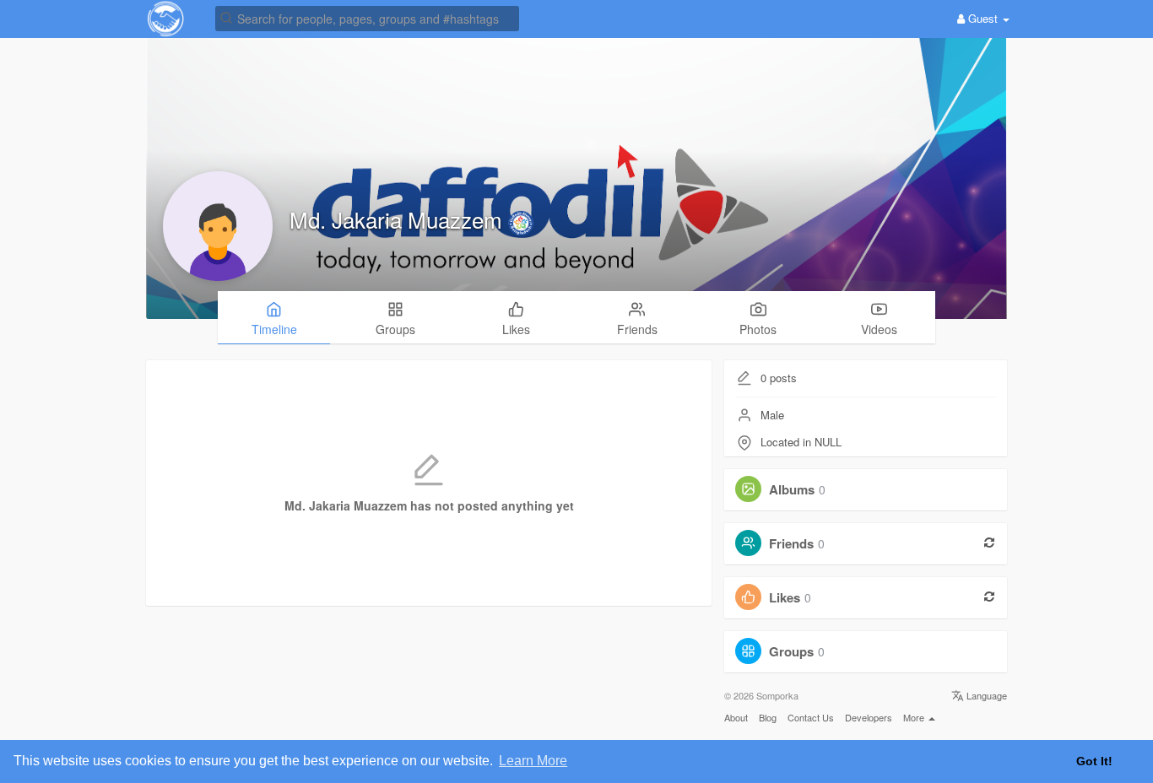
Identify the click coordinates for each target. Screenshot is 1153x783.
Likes (784, 597)
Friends (791, 543)
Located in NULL (801, 442)
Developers (868, 717)
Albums (792, 489)
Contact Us (811, 717)
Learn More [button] (533, 760)
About (736, 717)
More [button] (915, 717)
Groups (791, 651)
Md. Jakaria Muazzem (399, 219)
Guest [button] (983, 18)
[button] (367, 17)
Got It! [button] (1094, 761)
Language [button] (985, 695)
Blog (768, 717)
